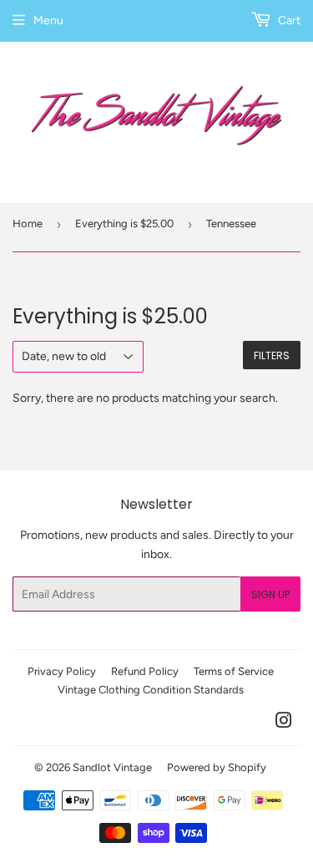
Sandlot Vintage (112, 767)
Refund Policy (145, 671)
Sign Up (270, 594)
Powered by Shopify (216, 767)
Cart (287, 20)
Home (28, 223)
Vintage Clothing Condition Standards (151, 689)
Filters (272, 355)
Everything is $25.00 (124, 223)
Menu (48, 20)
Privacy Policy (62, 671)
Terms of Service (234, 671)
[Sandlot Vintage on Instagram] (283, 723)
